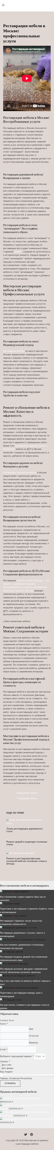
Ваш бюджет (6, 1071)
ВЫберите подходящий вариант (17, 1056)
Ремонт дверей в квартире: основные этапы (26, 843)
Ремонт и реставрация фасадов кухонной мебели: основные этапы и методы (26, 860)
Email (3, 1049)
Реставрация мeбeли (13, 351)
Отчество (33, 1036)
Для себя (6, 1065)
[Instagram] (31, 1134)
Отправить (10, 1083)
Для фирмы (8, 1068)
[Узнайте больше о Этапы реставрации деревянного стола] (27, 821)
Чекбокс (5, 1061)
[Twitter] (26, 1134)
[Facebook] (21, 1134)
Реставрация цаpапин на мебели (19, 472)
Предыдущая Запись (27, 793)
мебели (18, 251)
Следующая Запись (27, 798)
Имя (31, 1029)
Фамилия (33, 1042)
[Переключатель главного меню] (49, 6)
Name (4, 1023)
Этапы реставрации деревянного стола (24, 830)
